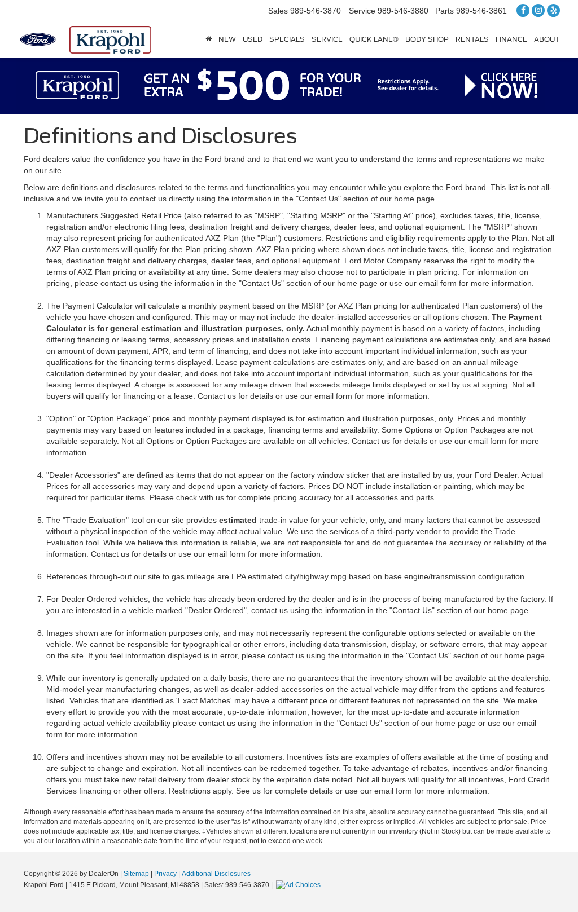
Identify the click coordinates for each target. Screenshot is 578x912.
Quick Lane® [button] (374, 39)
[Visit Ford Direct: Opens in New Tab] (299, 885)
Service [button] (327, 39)
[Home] (208, 39)
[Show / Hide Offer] (280, 85)
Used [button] (252, 39)
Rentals (472, 39)
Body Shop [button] (427, 39)
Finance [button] (511, 39)
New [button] (227, 39)
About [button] (546, 39)
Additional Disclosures (216, 874)
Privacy (165, 874)
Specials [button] (287, 39)
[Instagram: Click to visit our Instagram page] (538, 9)
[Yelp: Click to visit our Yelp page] (553, 9)
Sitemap (136, 874)
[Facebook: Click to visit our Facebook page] (522, 9)
